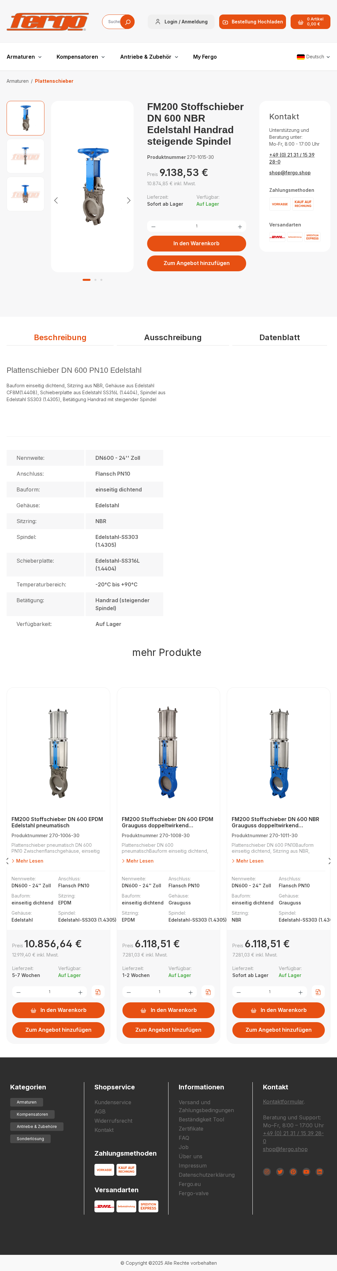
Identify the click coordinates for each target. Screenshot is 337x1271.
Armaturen (27, 1102)
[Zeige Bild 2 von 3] (95, 280)
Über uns (190, 1156)
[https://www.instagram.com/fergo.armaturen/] (267, 1172)
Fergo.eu (190, 1184)
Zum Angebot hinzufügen (197, 263)
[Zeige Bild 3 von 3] (101, 280)
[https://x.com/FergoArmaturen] (280, 1172)
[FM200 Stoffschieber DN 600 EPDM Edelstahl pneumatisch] (58, 753)
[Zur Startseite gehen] (48, 22)
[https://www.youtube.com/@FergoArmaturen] (306, 1172)
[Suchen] (127, 22)
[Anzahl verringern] (153, 226)
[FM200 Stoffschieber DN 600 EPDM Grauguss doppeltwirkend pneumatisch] (169, 753)
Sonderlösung (30, 1138)
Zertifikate (191, 1128)
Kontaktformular (283, 1101)
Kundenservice (112, 1102)
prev (7, 862)
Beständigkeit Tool (201, 1119)
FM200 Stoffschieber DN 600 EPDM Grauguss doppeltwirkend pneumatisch (167, 822)
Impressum (193, 1165)
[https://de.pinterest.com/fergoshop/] (293, 1172)
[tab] (60, 338)
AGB (100, 1111)
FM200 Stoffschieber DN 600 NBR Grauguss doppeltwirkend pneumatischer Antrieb (275, 822)
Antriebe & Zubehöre (37, 1126)
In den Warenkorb (196, 243)
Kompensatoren (32, 1114)
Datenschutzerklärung (207, 1174)
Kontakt (104, 1130)
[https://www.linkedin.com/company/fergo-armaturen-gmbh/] (320, 1172)
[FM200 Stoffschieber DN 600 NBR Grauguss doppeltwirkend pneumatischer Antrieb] (278, 753)
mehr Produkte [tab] (166, 652)
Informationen (201, 1087)
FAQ (184, 1138)
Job (184, 1147)
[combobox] (118, 22)
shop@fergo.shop (290, 172)
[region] (70, 200)
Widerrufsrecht (113, 1120)
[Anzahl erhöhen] (240, 226)
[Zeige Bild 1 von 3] (87, 280)
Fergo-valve (194, 1193)
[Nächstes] (129, 200)
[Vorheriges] (56, 200)
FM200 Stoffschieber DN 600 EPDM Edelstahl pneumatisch (57, 822)
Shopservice (114, 1087)
